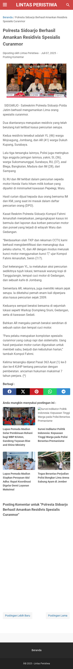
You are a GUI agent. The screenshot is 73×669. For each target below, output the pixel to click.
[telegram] (63, 391)
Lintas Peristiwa (36, 5)
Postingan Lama (57, 615)
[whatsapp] (50, 391)
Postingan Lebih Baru (17, 615)
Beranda (37, 650)
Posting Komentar (13, 57)
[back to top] (65, 660)
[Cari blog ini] (68, 5)
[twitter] (23, 391)
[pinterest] (36, 391)
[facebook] (9, 391)
